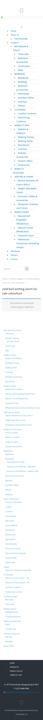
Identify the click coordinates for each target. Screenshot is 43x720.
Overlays (22, 101)
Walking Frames (26, 137)
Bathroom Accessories (22, 60)
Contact (14, 259)
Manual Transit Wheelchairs (24, 229)
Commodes (24, 66)
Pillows (21, 105)
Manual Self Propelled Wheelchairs (23, 219)
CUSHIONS (19, 109)
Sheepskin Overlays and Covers (27, 206)
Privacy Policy (16, 671)
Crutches (22, 149)
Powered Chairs (26, 235)
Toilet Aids (23, 54)
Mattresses (23, 93)
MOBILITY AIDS (21, 125)
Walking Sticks (25, 141)
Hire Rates (15, 251)
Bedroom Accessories (22, 87)
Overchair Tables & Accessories (26, 198)
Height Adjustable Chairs (26, 190)
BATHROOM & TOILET (20, 48)
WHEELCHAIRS (21, 212)
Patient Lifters (25, 160)
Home (13, 31)
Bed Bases (23, 77)
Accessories (24, 164)
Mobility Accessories (22, 155)
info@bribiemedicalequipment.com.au (22, 692)
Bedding (22, 81)
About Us (15, 35)
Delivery (14, 255)
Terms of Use (16, 675)
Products (15, 42)
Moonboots (23, 145)
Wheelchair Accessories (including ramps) (27, 243)
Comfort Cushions (27, 113)
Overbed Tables (26, 97)
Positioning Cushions (23, 119)
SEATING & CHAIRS (23, 176)
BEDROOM (19, 73)
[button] (21, 27)
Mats (20, 70)
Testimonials (21, 38)
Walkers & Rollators (22, 131)
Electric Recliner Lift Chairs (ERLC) (27, 182)
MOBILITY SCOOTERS (18, 170)
